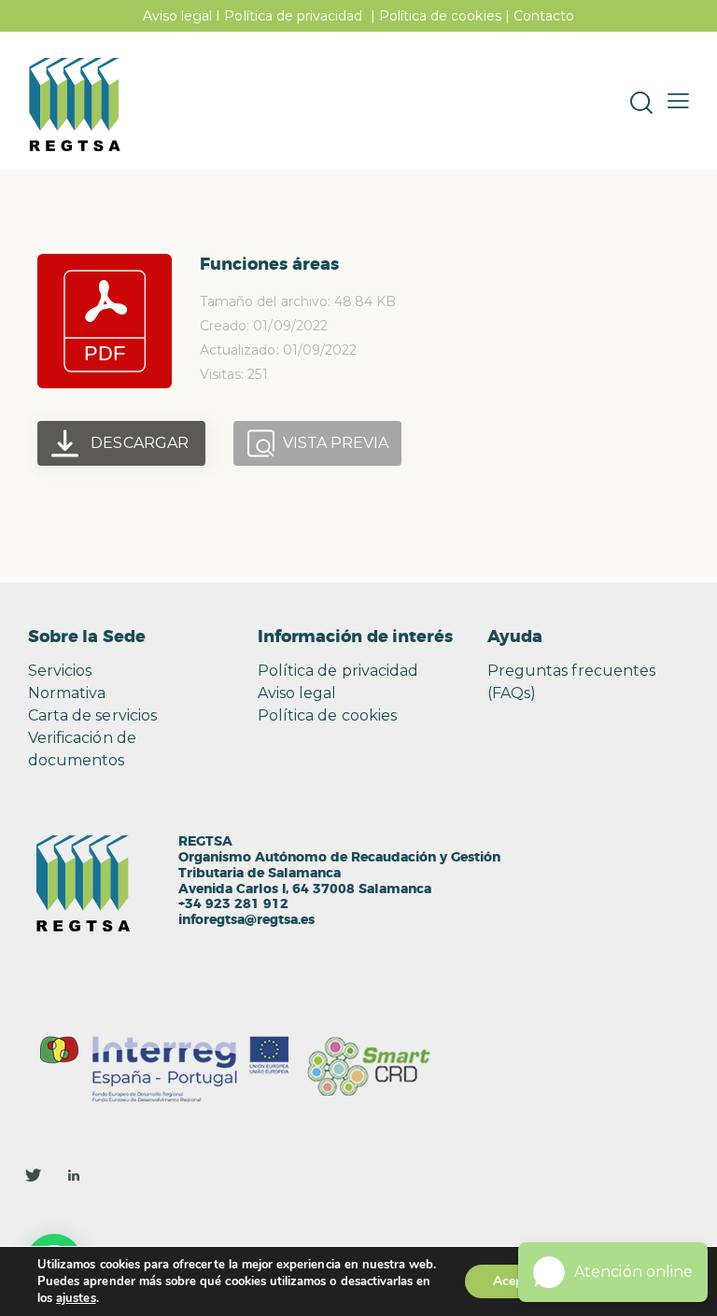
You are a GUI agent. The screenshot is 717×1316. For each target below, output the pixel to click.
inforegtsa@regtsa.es (246, 920)
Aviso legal (178, 15)
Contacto (543, 15)
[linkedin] (73, 1176)
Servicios (59, 670)
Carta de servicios (92, 715)
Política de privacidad (293, 15)
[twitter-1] (32, 1176)
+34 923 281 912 (233, 904)
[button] (678, 101)
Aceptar (516, 1281)
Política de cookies (440, 15)
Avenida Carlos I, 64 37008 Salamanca (304, 889)
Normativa (66, 693)
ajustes (75, 1298)
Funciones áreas (269, 265)
